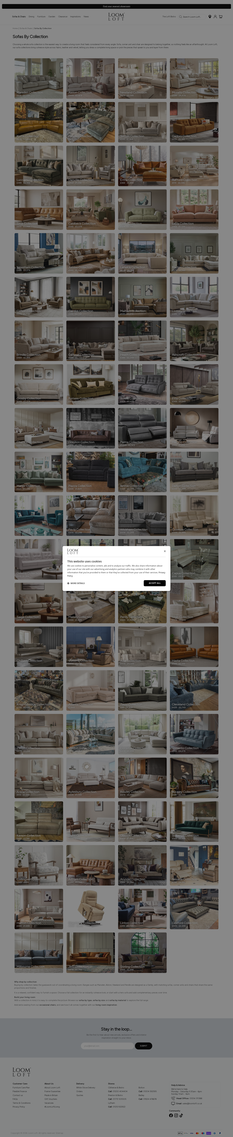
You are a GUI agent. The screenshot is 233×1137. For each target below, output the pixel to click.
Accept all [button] (155, 583)
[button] (76, 583)
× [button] (165, 551)
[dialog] (116, 568)
